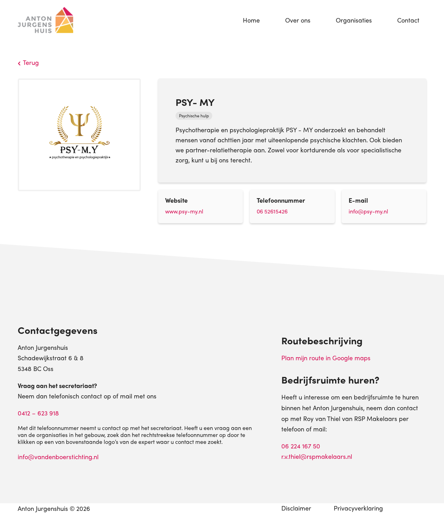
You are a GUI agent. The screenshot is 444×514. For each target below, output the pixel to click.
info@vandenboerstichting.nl (58, 456)
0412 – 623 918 (38, 412)
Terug (31, 62)
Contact (408, 20)
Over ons (297, 20)
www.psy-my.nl (184, 211)
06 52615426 (272, 211)
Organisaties (354, 20)
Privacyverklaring (358, 508)
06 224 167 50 (300, 445)
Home (251, 20)
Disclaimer (296, 508)
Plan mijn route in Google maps (325, 357)
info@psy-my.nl (368, 211)
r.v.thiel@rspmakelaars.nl (316, 456)
